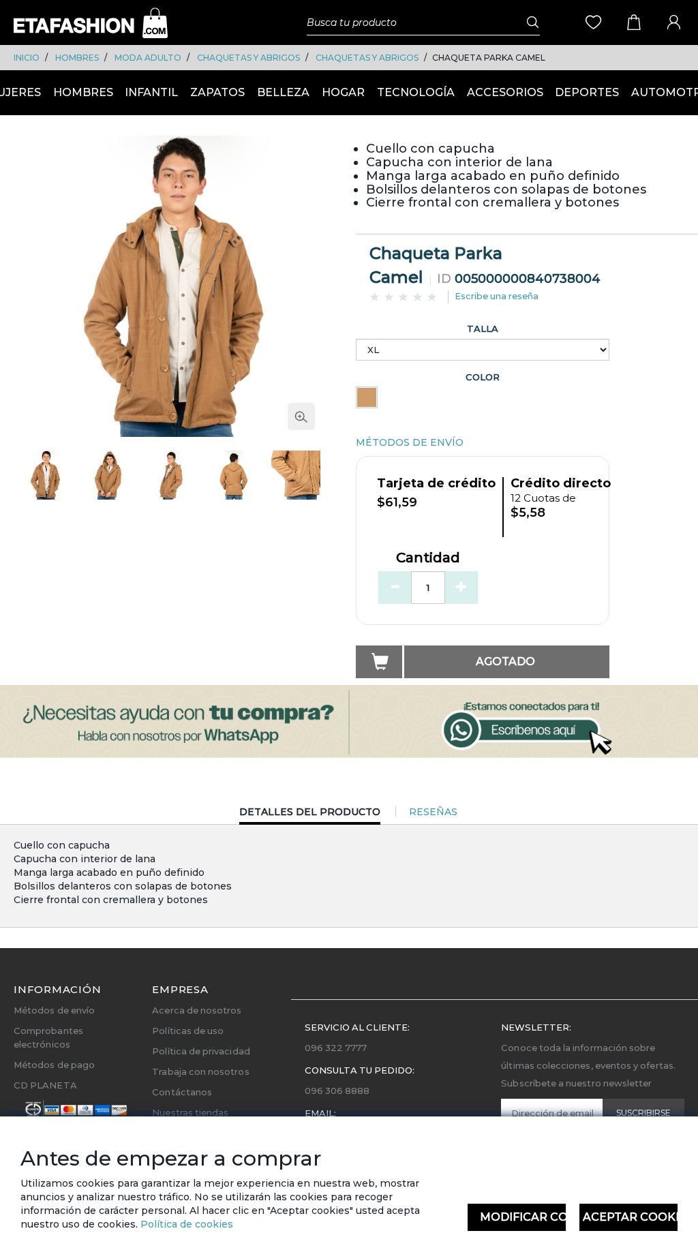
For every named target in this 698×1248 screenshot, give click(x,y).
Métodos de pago (54, 1064)
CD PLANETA (45, 1085)
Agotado (505, 661)
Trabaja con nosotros (200, 1071)
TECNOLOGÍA (416, 92)
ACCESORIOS (505, 92)
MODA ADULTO (148, 57)
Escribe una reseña (496, 295)
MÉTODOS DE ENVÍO (410, 442)
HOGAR (343, 92)
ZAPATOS (217, 92)
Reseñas (433, 812)
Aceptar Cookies (630, 1217)
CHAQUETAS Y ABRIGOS (248, 57)
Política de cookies (185, 1224)
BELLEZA (283, 92)
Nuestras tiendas (190, 1112)
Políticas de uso (188, 1030)
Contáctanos (182, 1091)
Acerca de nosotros (196, 1010)
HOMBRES (77, 57)
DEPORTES (587, 92)
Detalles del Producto (309, 815)
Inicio (27, 57)
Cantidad (428, 558)
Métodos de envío (54, 1010)
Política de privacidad (200, 1051)
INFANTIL (151, 92)
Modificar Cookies (523, 1217)
